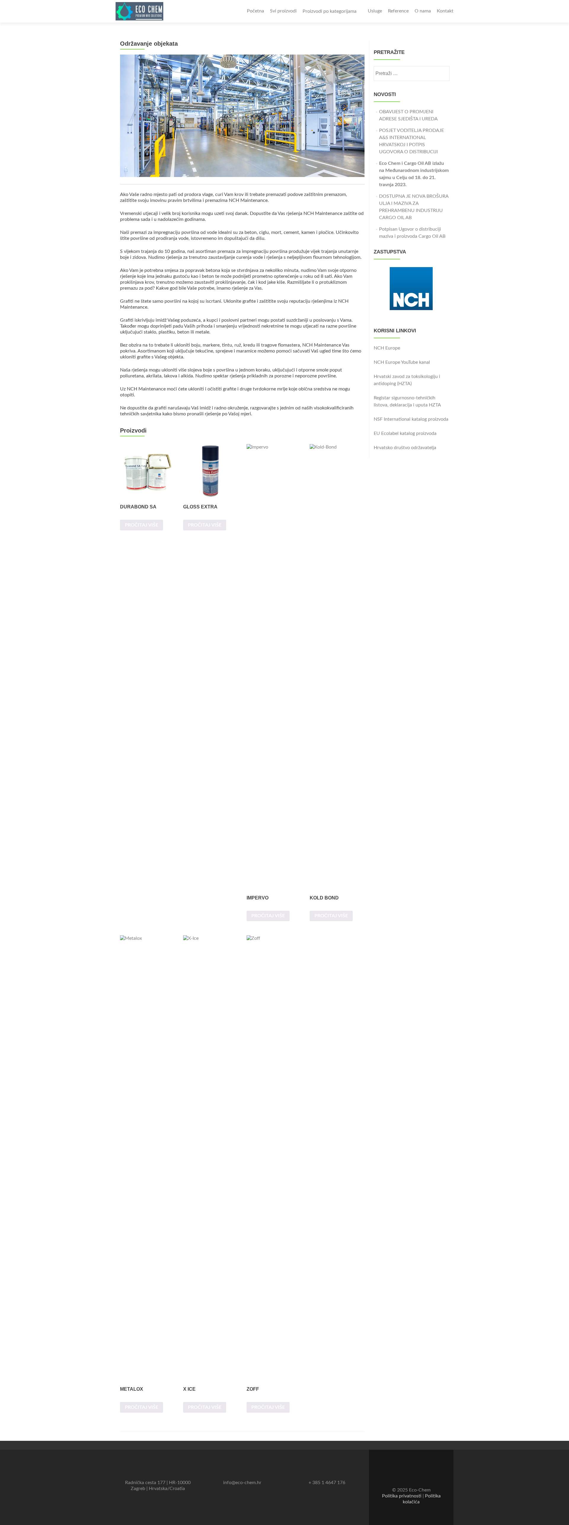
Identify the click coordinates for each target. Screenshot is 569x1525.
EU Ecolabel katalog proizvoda (405, 433)
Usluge (375, 11)
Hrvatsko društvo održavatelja (405, 447)
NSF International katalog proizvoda (411, 419)
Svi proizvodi (283, 11)
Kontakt (445, 11)
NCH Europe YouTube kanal (402, 362)
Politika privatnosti (401, 1496)
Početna (255, 11)
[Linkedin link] (415, 1475)
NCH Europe (387, 348)
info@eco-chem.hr (242, 1482)
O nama (423, 11)
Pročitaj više (141, 525)
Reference (398, 11)
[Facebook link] (407, 1475)
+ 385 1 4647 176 (327, 1482)
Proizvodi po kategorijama (330, 11)
